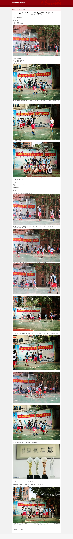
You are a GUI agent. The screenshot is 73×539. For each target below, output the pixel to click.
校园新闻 (24, 9)
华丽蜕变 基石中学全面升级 (19, 529)
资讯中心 (20, 9)
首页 (17, 9)
